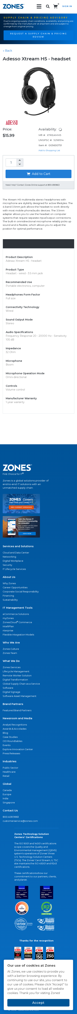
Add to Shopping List (49, 150)
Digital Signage (11, 692)
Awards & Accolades (14, 728)
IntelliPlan (8, 626)
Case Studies (10, 737)
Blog (5, 733)
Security (7, 565)
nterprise (8, 630)
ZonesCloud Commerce (17, 622)
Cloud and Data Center (16, 552)
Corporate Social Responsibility (21, 591)
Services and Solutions (18, 546)
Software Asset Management (19, 696)
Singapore (9, 802)
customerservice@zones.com (20, 821)
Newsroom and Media (17, 718)
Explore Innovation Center (18, 749)
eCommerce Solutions (16, 614)
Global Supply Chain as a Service (21, 683)
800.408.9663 (11, 817)
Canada (7, 790)
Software (8, 688)
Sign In (67, 6)
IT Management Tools (17, 607)
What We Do (11, 661)
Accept (38, 1003)
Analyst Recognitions (15, 724)
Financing (8, 595)
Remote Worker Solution (17, 675)
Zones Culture (11, 649)
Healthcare (9, 772)
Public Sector (10, 767)
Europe (7, 794)
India (5, 798)
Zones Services (11, 667)
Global (7, 784)
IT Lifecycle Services (14, 569)
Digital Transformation (15, 679)
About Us (9, 577)
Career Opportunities (15, 587)
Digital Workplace (13, 561)
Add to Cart (40, 174)
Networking (9, 556)
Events (6, 745)
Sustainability (10, 599)
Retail (6, 776)
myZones (8, 618)
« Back (7, 50)
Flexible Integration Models (18, 634)
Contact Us (10, 810)
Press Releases (11, 753)
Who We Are (11, 642)
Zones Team (10, 653)
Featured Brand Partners (17, 710)
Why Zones (9, 583)
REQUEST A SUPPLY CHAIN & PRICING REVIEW (38, 35)
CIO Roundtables (12, 741)
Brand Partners (13, 704)
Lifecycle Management (16, 671)
